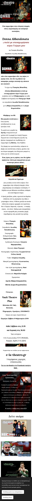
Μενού (29, 4)
